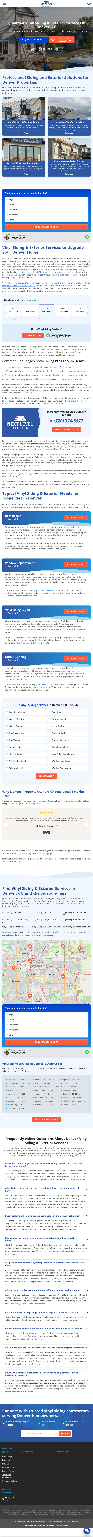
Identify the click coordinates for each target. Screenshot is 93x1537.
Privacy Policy (8, 1471)
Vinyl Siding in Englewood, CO (45, 919)
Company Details (9, 1481)
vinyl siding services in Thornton (33, 272)
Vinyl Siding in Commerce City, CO (75, 913)
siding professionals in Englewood (71, 283)
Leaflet (88, 1003)
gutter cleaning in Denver (47, 684)
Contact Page (8, 1467)
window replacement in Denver (41, 590)
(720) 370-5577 (64, 39)
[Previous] (6, 310)
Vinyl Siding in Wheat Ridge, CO (76, 926)
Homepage (7, 1456)
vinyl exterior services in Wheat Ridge (18, 285)
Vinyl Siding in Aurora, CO (43, 912)
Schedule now (46, 776)
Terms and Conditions (7, 1476)
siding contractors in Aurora (64, 272)
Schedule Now (33, 335)
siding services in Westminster (57, 367)
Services (5, 1463)
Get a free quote (76, 517)
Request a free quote (33, 40)
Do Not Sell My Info (72, 1522)
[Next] (87, 310)
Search (65, 1433)
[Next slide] (86, 825)
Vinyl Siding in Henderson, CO (75, 919)
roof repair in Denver (75, 543)
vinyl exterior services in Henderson (72, 375)
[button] (30, 961)
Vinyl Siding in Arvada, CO (13, 912)
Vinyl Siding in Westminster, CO (46, 926)
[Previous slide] (6, 825)
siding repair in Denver (72, 637)
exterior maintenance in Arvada (71, 371)
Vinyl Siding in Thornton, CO (14, 926)
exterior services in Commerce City (39, 283)
